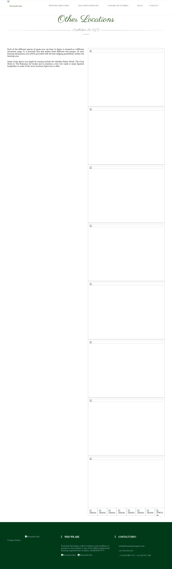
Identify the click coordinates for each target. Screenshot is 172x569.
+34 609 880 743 (126, 555)
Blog (140, 5)
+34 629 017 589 (143, 555)
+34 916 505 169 (126, 550)
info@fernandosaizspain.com (131, 546)
